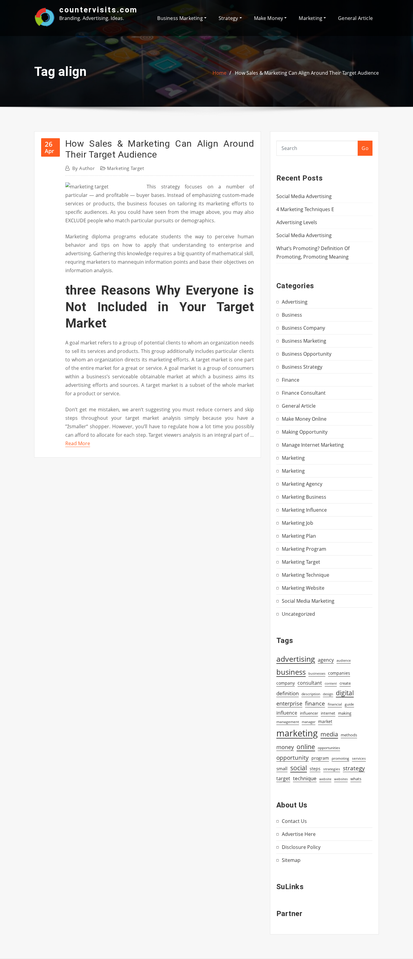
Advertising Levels (296, 222)
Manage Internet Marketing (313, 445)
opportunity (292, 757)
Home (219, 73)
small (282, 768)
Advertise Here (299, 834)
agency (326, 660)
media (329, 734)
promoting (340, 758)
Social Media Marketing (308, 601)
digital (345, 692)
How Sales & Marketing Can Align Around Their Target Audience (307, 73)
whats (355, 778)
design (328, 694)
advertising (295, 659)
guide (349, 704)
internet (328, 713)
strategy (354, 768)
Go (365, 148)
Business (292, 315)
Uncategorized (298, 614)
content (331, 683)
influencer (309, 713)
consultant (310, 683)
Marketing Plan (299, 536)
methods (349, 735)
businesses (316, 673)
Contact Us (294, 821)
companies (339, 673)
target (283, 778)
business (291, 672)
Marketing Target (125, 168)
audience (344, 660)
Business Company (303, 328)
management (287, 721)
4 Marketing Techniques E (305, 209)
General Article (355, 18)
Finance (290, 380)
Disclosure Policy (301, 847)
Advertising (294, 301)
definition (287, 693)
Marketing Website (303, 588)
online (306, 746)
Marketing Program (304, 549)
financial (335, 704)
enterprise (289, 703)
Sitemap (291, 860)
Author (83, 168)
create (345, 683)
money (285, 747)
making (344, 713)
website (325, 779)
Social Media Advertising (304, 196)
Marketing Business (304, 497)
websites (341, 779)
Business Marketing (180, 18)
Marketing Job (297, 523)
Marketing (311, 18)
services (359, 758)
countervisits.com (98, 9)
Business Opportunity (306, 354)
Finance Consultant (304, 393)
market (325, 721)
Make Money (269, 18)
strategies (331, 768)
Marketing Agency (302, 484)
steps (315, 768)
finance (315, 703)
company (285, 683)
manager (308, 722)
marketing (297, 733)
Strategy (229, 18)
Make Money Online (304, 419)
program (320, 758)
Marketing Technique (305, 575)
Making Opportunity (304, 432)
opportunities (329, 747)
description (310, 693)
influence (286, 712)
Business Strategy (302, 367)
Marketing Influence (304, 510)
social (298, 768)
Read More (77, 443)
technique (305, 778)
